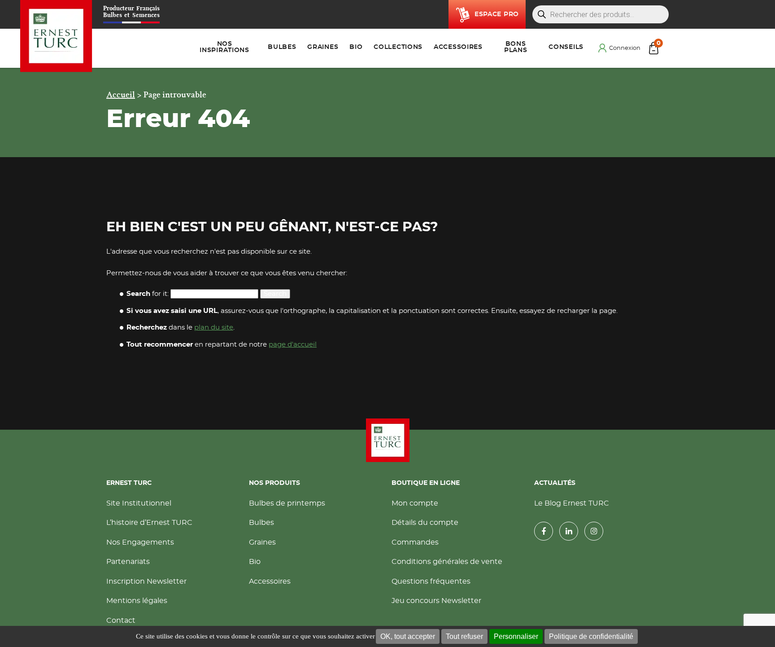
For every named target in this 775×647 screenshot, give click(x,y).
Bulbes (261, 522)
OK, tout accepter (407, 636)
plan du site (213, 327)
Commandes (415, 542)
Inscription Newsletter (146, 581)
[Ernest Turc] (387, 440)
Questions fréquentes (431, 581)
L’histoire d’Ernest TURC (149, 522)
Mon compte (415, 503)
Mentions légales (136, 600)
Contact (120, 620)
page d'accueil (293, 344)
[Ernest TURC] (56, 36)
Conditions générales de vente (447, 561)
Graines (262, 542)
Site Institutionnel (138, 503)
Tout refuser (464, 636)
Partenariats (128, 561)
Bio (255, 561)
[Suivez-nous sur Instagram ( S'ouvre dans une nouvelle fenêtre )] (593, 531)
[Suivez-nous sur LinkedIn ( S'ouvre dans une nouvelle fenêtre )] (568, 531)
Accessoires (270, 581)
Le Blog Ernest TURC (571, 503)
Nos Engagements (140, 542)
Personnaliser (516, 636)
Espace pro (497, 14)
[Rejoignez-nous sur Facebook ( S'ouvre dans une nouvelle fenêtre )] (543, 531)
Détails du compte (425, 522)
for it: (147, 293)
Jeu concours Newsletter (436, 600)
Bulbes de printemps (287, 503)
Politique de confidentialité (591, 636)
